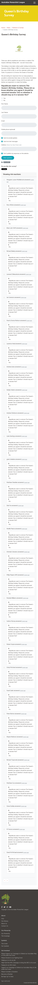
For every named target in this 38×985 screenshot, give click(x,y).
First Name (4, 104)
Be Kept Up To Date (7, 976)
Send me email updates (10, 138)
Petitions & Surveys (18, 28)
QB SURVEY (7, 162)
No (4, 100)
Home (3, 28)
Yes (4, 98)
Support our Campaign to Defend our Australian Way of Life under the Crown (18, 968)
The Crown (4, 943)
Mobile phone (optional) (8, 129)
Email (3, 121)
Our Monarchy (5, 933)
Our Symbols (5, 946)
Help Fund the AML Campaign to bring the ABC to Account (18, 963)
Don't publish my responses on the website (15, 153)
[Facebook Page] (1, 907)
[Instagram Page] (7, 907)
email (8, 981)
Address (11, 145)
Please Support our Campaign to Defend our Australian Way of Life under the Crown (18, 954)
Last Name (4, 112)
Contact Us (4, 926)
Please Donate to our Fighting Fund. (12, 958)
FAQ (2, 919)
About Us (4, 923)
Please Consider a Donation (9, 972)
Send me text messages (10, 141)
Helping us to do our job (8, 960)
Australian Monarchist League (13, 2)
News (8, 28)
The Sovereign (5, 936)
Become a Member (7, 974)
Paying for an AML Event (8, 965)
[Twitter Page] (4, 907)
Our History (4, 921)
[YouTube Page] (10, 907)
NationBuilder (33, 983)
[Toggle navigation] (34, 3)
